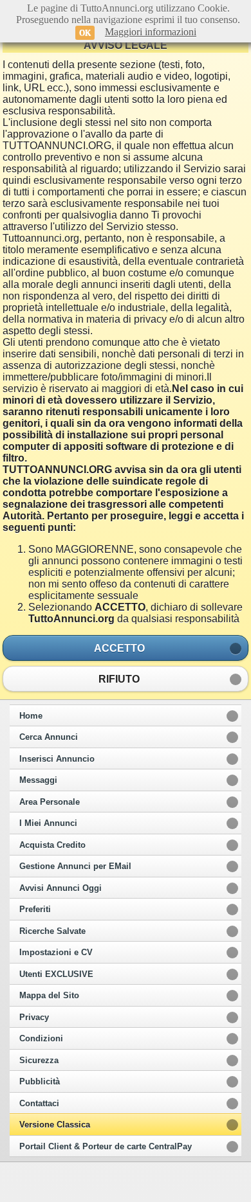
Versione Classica (54, 1124)
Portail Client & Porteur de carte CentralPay (105, 1146)
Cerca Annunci (48, 737)
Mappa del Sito (49, 995)
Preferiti (35, 909)
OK (85, 32)
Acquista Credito (52, 845)
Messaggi (38, 780)
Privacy (34, 1017)
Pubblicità (39, 1081)
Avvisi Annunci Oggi (60, 888)
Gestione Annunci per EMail (75, 866)
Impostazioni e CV (56, 952)
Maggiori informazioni (150, 31)
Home (30, 716)
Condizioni (41, 1038)
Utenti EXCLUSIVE (56, 974)
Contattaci (39, 1103)
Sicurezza (39, 1060)
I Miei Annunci (48, 823)
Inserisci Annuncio (57, 759)
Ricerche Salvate (52, 931)
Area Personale (49, 802)
